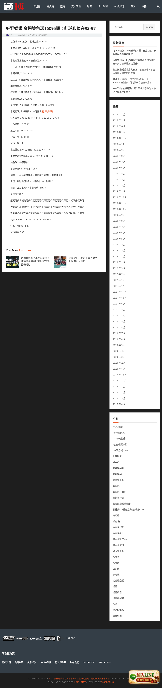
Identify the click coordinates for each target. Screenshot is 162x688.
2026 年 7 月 (119, 114)
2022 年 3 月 (119, 268)
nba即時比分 (119, 438)
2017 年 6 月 (119, 404)
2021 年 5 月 (119, 309)
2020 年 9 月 (119, 321)
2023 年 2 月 (119, 256)
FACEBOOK (89, 662)
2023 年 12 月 (120, 197)
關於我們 (6, 662)
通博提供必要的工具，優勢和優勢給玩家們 (83, 259)
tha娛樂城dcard (120, 450)
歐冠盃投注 (118, 533)
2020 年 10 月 (120, 315)
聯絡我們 (74, 662)
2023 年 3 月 (119, 250)
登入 (133, 6)
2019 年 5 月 (119, 398)
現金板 (116, 556)
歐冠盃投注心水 (120, 539)
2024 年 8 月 (119, 155)
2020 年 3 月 (119, 356)
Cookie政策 (45, 662)
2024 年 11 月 (120, 138)
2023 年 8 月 (119, 220)
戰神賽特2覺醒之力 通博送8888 (128, 509)
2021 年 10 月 (120, 297)
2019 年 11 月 (120, 380)
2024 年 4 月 (119, 179)
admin (23, 35)
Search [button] (149, 26)
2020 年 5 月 (119, 345)
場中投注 (117, 462)
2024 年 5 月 (119, 173)
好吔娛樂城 (118, 468)
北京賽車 (117, 456)
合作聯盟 (103, 6)
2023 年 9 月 (119, 214)
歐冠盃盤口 (118, 545)
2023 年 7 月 (119, 226)
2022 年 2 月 (119, 274)
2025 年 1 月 (119, 132)
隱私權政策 (60, 662)
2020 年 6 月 (119, 339)
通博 (115, 586)
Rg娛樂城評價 (120, 444)
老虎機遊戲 (118, 580)
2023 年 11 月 (120, 203)
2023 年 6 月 (119, 232)
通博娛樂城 (47, 111)
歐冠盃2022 (119, 527)
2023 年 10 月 (120, 209)
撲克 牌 (116, 521)
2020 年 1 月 (119, 368)
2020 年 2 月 (119, 362)
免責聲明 (19, 662)
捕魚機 (50, 6)
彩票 (89, 6)
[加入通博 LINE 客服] (144, 676)
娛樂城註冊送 (119, 491)
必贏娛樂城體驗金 (122, 503)
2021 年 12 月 (120, 285)
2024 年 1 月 (119, 191)
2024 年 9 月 (119, 149)
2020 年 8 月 (119, 327)
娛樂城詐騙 (118, 497)
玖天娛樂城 (118, 550)
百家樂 (116, 568)
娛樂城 (116, 485)
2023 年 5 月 (119, 238)
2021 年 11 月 (120, 291)
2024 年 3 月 (119, 185)
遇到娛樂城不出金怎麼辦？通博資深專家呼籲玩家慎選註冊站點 (35, 261)
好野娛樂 (117, 474)
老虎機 (36, 6)
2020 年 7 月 (119, 333)
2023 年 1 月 (119, 262)
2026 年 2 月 (119, 120)
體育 (62, 6)
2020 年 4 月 (119, 350)
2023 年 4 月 (119, 244)
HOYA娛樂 (118, 426)
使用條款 (31, 662)
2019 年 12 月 (120, 374)
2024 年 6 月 (119, 167)
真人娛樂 (76, 6)
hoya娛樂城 (119, 432)
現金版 (116, 562)
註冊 (144, 6)
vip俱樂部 (119, 6)
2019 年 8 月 (119, 386)
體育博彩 (117, 615)
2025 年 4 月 (119, 126)
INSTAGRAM (104, 662)
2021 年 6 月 (119, 303)
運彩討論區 (118, 609)
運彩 (115, 604)
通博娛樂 (43, 35)
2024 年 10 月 (120, 143)
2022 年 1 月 (119, 279)
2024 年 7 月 (119, 161)
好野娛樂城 (118, 479)
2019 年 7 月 (119, 392)
